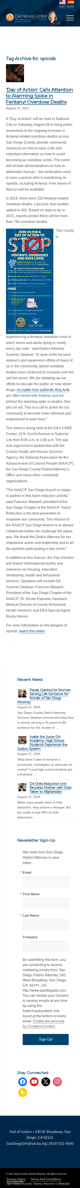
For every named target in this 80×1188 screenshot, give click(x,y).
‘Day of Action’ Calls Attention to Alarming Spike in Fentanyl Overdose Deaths (39, 96)
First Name (31, 894)
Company (30, 937)
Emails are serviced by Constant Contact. (43, 1023)
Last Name (31, 915)
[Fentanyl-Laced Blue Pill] (15, 73)
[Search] (57, 17)
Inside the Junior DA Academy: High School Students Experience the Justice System (42, 743)
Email (27, 872)
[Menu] (68, 17)
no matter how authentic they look (43, 390)
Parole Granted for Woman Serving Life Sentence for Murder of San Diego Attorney (44, 696)
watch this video (32, 631)
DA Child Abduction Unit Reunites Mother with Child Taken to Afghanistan (50, 788)
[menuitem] (57, 17)
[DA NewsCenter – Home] (33, 17)
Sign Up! (46, 1039)
